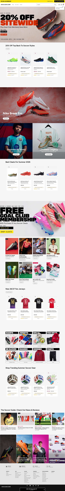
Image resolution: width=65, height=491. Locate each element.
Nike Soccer (44, 472)
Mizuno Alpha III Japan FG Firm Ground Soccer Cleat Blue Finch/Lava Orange (51, 182)
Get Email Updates (17, 475)
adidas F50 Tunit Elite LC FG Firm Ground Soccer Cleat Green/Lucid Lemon (12, 68)
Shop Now (32, 24)
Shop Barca (16, 154)
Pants (53, 362)
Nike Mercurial (44, 481)
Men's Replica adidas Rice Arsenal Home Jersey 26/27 (52, 311)
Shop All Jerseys (9, 292)
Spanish (52, 472)
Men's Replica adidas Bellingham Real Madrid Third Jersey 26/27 (25, 311)
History (7, 472)
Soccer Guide (35, 477)
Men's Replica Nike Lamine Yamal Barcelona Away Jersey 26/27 (12, 311)
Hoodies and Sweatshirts (39, 362)
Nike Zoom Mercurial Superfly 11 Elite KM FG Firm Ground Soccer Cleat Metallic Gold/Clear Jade (12, 182)
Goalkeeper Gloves (12, 362)
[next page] (58, 63)
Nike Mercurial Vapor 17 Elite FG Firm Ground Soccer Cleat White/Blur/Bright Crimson (25, 182)
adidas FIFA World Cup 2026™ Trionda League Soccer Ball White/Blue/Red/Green (25, 388)
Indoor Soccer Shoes (45, 478)
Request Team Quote (18, 472)
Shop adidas (8, 258)
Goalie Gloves (44, 480)
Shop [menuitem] (13, 4)
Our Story (7, 475)
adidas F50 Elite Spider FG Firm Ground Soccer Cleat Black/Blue (38, 68)
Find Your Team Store (18, 474)
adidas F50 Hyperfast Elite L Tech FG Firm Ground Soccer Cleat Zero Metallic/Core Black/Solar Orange (38, 182)
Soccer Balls (44, 477)
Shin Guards (25, 362)
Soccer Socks (44, 475)
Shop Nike (6, 118)
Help (16, 471)
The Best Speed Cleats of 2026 (25, 427)
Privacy (25, 474)
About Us (7, 471)
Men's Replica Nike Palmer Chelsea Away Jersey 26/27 (39, 311)
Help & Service (50, 1)
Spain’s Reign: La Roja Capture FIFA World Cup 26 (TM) (42, 428)
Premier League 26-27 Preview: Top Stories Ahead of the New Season (8, 428)
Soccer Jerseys (44, 479)
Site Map (34, 478)
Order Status (17, 476)
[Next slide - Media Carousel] (64, 448)
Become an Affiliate (36, 475)
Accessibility (17, 477)
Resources (35, 471)
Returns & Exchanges (27, 475)
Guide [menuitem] (21, 4)
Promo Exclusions (26, 482)
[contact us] (6, 487)
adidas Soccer (44, 473)
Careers (7, 473)
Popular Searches (45, 471)
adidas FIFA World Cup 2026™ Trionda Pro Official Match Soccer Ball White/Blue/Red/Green (38, 388)
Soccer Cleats (44, 476)
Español (25, 476)
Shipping (25, 473)
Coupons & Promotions (36, 476)
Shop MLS (21, 282)
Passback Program (8, 474)
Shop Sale (35, 283)
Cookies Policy (26, 479)
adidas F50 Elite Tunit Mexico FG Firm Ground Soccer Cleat (51, 68)
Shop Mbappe (48, 154)
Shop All (7, 48)
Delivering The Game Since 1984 (7, 1)
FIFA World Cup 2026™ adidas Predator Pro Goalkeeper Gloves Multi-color (51, 388)
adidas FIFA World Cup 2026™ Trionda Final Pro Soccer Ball (12, 388)
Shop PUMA (8, 282)
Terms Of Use (26, 472)
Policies (25, 471)
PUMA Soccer (44, 474)
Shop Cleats (32, 218)
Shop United (49, 258)
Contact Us (16, 473)
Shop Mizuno (35, 258)
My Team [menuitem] (17, 4)
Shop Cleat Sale (49, 282)
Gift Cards (34, 474)
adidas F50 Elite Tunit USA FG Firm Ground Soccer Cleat (25, 68)
